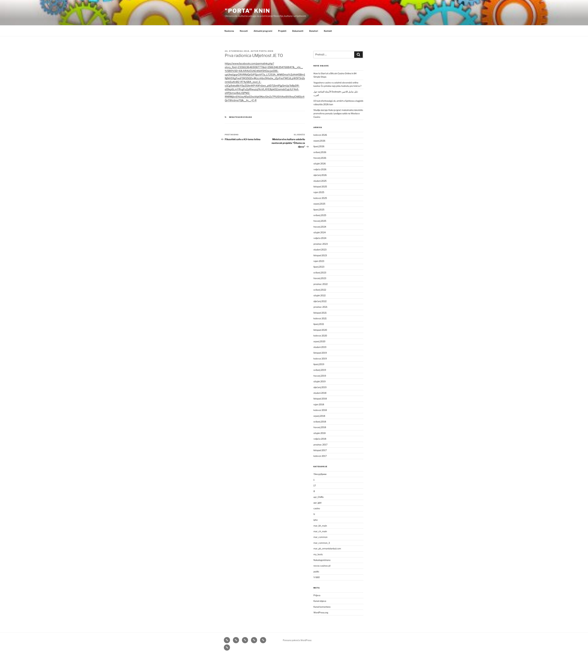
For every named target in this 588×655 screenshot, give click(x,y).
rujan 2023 (318, 261)
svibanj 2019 (319, 370)
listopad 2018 (320, 398)
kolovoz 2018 (320, 410)
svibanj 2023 (319, 272)
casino (316, 508)
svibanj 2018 (319, 421)
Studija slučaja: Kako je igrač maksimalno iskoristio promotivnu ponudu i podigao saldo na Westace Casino (338, 113)
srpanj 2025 (319, 203)
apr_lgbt (317, 502)
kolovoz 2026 (320, 135)
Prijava (316, 595)
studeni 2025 (319, 181)
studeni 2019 (319, 347)
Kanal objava (319, 601)
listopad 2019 (320, 352)
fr (314, 514)
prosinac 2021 (320, 307)
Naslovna (229, 31)
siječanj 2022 (319, 301)
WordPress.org (320, 612)
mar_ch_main (320, 531)
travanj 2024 (319, 226)
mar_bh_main (320, 525)
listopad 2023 (320, 255)
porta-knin (266, 51)
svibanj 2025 (319, 215)
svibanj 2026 (319, 152)
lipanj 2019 (318, 364)
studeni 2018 (319, 393)
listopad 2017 (320, 450)
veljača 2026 (319, 169)
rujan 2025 (318, 192)
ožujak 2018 (319, 433)
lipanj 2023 (318, 266)
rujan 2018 (318, 404)
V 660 (316, 577)
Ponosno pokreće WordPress (297, 640)
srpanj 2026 (319, 140)
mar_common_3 (321, 543)
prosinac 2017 (320, 444)
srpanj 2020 (319, 341)
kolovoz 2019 (320, 358)
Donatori (313, 31)
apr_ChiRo (318, 497)
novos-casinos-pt (321, 565)
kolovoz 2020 (320, 335)
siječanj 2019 (319, 387)
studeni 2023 (319, 249)
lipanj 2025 (318, 209)
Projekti (282, 31)
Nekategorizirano (240, 117)
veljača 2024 (319, 238)
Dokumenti (297, 31)
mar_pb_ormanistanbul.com (327, 548)
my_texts (318, 554)
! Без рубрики (319, 474)
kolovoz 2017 (320, 456)
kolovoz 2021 (320, 318)
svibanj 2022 (319, 289)
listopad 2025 (320, 186)
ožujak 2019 (319, 381)
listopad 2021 (320, 312)
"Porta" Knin (247, 10)
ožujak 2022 (319, 295)
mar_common (320, 537)
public (316, 571)
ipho (315, 520)
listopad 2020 (320, 330)
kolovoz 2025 (320, 198)
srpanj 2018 (319, 416)
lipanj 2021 (318, 324)
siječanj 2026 (320, 175)
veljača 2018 (319, 438)
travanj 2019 (319, 375)
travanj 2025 (319, 221)
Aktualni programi (263, 31)
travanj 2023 (319, 278)
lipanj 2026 (318, 146)
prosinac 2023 (320, 244)
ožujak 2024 (319, 232)
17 (314, 485)
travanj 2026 (319, 158)
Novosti (244, 31)
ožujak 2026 (319, 163)
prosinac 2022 (320, 284)
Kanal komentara (321, 606)
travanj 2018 (319, 427)
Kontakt (328, 31)
